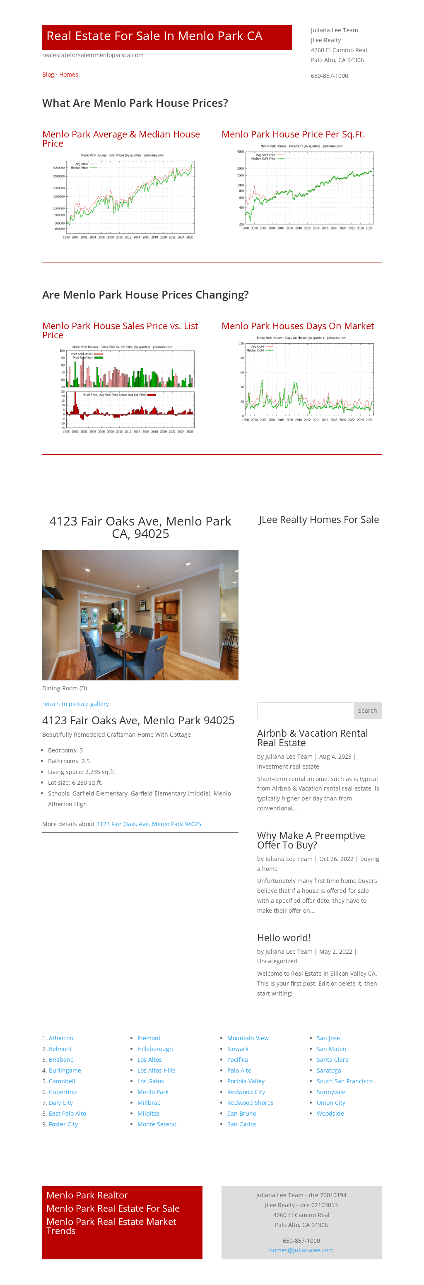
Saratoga (329, 1070)
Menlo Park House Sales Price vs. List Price (120, 330)
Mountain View (248, 1038)
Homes (68, 74)
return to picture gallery (75, 704)
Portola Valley (246, 1081)
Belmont (60, 1049)
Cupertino (63, 1092)
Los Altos (149, 1059)
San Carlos (242, 1124)
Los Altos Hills (156, 1070)
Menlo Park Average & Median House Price (121, 138)
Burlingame (65, 1070)
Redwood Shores (250, 1103)
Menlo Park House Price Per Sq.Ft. (293, 134)
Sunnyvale (331, 1092)
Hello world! (284, 937)
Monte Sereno (156, 1124)
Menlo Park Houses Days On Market (298, 325)
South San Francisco (345, 1081)
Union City (331, 1103)
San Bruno (241, 1113)
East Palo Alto (67, 1113)
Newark (237, 1049)
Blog (48, 74)
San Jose (328, 1038)
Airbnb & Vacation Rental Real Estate (312, 737)
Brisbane (61, 1059)
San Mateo (331, 1049)
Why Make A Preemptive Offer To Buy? (311, 840)
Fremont (149, 1038)
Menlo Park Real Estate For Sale (113, 1208)
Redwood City (246, 1092)
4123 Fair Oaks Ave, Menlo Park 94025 (148, 824)
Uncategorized (277, 961)
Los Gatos (150, 1081)
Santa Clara (333, 1059)
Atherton (61, 1038)
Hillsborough (155, 1049)
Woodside (330, 1113)
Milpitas (148, 1113)
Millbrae (149, 1103)
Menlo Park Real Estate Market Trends (111, 1226)
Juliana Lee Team (289, 756)
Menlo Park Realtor (87, 1195)
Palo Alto (239, 1070)
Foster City (63, 1124)
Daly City (61, 1103)
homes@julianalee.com (301, 1250)
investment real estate (288, 766)
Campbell (62, 1081)
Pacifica (237, 1059)
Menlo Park (153, 1092)
